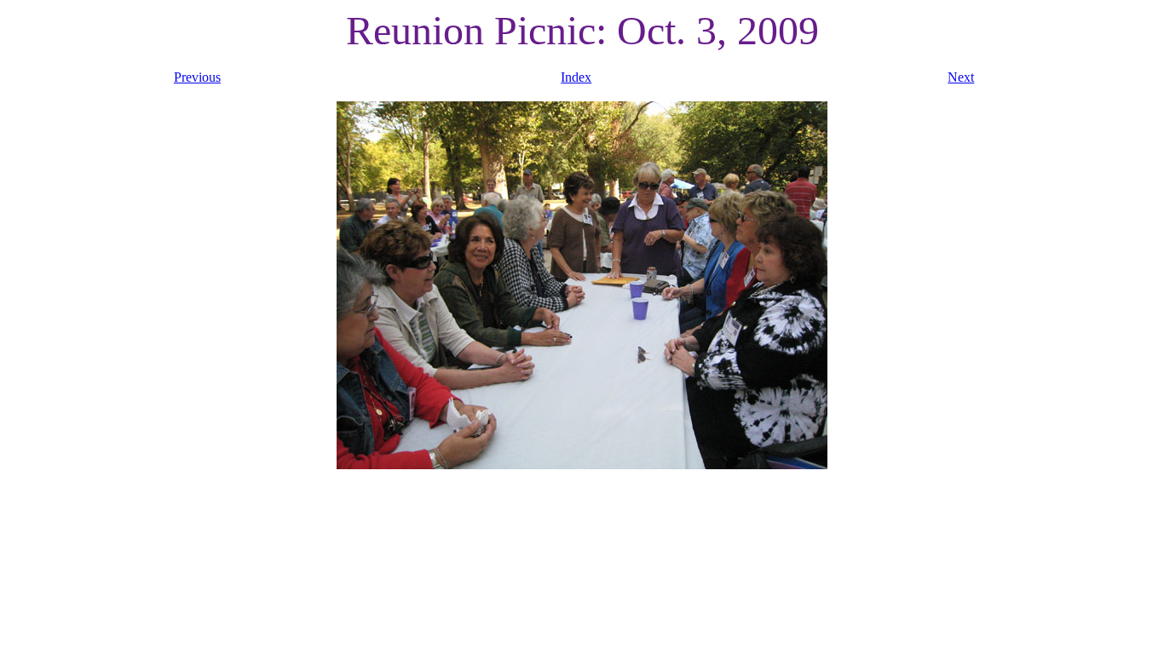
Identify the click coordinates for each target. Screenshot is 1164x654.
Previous (197, 77)
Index (576, 77)
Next (961, 77)
